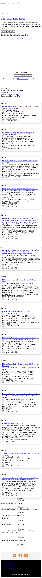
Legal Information (8, 565)
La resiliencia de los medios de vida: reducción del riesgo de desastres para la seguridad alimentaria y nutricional (20, 338)
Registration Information (10, 563)
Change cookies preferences (11, 568)
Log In (5, 570)
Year (10, 94)
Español (9, 19)
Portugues (22, 19)
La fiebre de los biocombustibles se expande (15, 311)
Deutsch (15, 19)
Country (4, 94)
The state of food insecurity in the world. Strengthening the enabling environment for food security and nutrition (20, 478)
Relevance (16, 94)
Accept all (4, 31)
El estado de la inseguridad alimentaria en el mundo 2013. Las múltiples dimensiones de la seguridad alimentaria (20, 189)
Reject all (11, 31)
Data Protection (7, 566)
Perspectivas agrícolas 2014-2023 (12, 423)
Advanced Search (22, 79)
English (3, 19)
